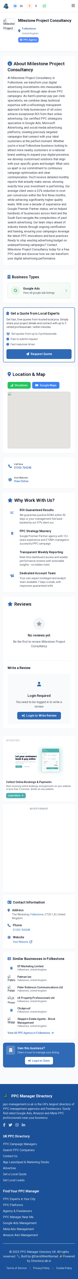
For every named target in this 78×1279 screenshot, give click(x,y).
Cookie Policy (64, 1268)
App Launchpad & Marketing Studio (26, 1162)
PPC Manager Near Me (18, 1217)
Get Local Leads (14, 1180)
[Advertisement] (39, 850)
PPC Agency (30, 40)
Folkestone (29, 28)
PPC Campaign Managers (20, 1144)
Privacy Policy (41, 1268)
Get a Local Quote (15, 1174)
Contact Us (10, 1156)
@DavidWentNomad (45, 1256)
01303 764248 (21, 929)
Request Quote (41, 354)
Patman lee (24, 976)
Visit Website (21, 941)
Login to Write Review (41, 715)
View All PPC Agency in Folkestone (29, 1032)
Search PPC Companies (19, 1150)
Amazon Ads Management (20, 1235)
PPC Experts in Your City (19, 1199)
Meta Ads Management (18, 1229)
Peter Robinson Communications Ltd (40, 987)
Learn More (14, 795)
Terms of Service (16, 1268)
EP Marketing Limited (30, 966)
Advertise (9, 1168)
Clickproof (23, 1008)
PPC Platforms (13, 1205)
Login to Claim (41, 1060)
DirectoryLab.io (41, 1261)
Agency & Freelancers (17, 1211)
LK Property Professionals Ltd (36, 997)
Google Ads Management (20, 1223)
